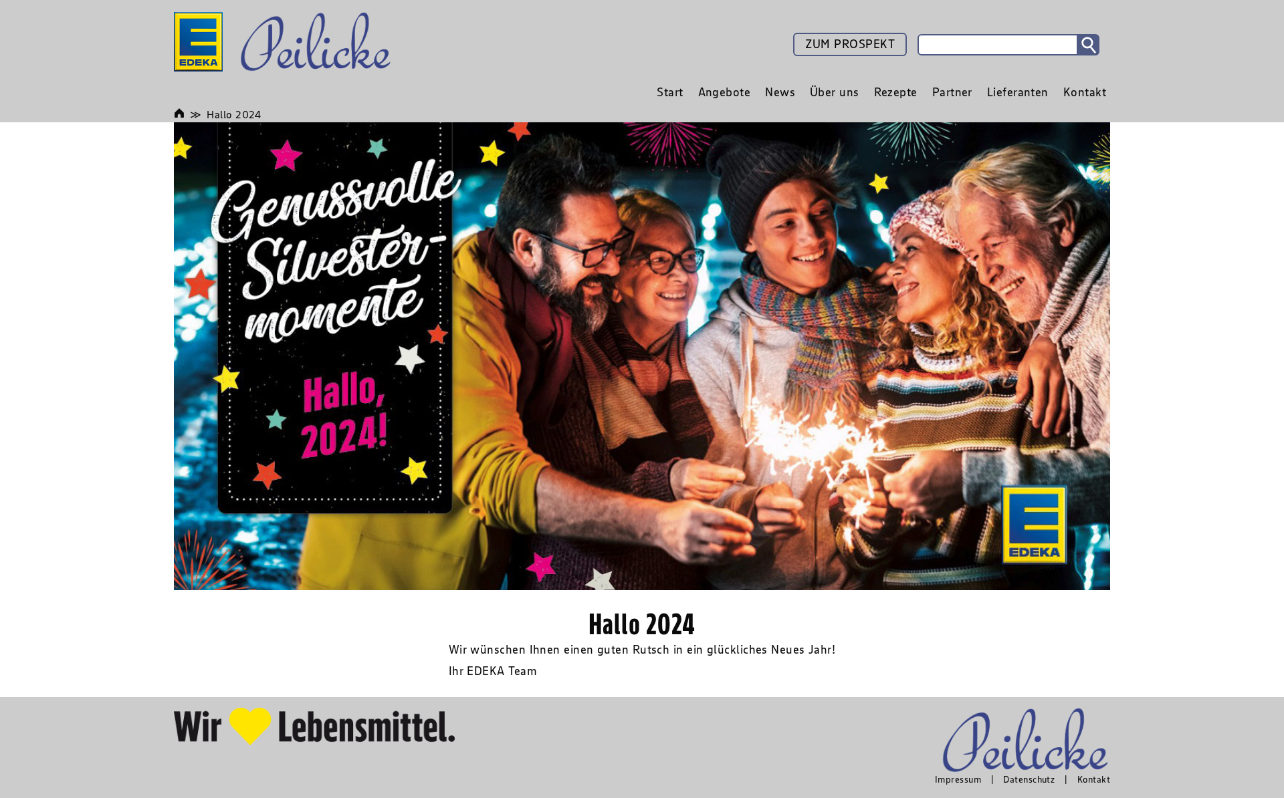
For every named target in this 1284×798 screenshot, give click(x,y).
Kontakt (1093, 779)
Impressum (958, 779)
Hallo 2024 (234, 114)
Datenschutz (1029, 779)
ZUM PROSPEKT (850, 44)
